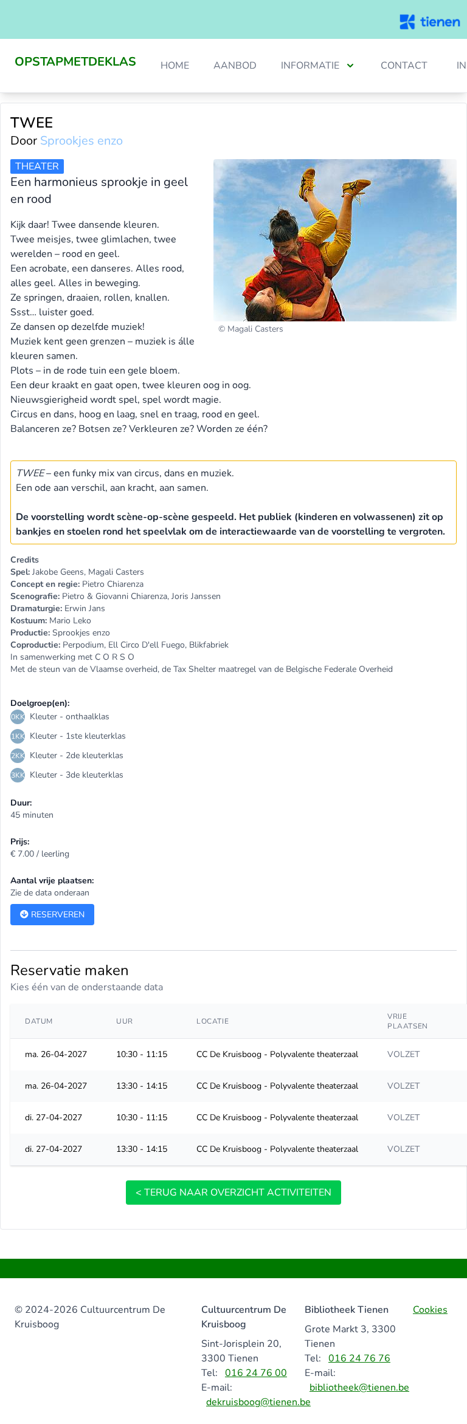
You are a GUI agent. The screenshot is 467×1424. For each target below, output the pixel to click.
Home (175, 65)
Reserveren (57, 914)
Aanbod (235, 65)
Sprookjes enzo (81, 140)
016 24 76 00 (256, 1373)
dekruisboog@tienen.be (258, 1402)
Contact (404, 65)
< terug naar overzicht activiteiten (233, 1192)
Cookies (430, 1309)
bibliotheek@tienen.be (359, 1387)
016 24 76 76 (359, 1358)
